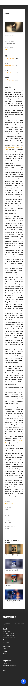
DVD (6, 49)
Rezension (5, 648)
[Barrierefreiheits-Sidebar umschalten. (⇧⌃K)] (23, 681)
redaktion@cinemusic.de (9, 637)
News (4, 653)
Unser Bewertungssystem (9, 665)
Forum (4, 670)
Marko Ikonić (6, 642)
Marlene (7, 147)
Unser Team (6, 663)
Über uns (5, 668)
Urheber (5, 651)
